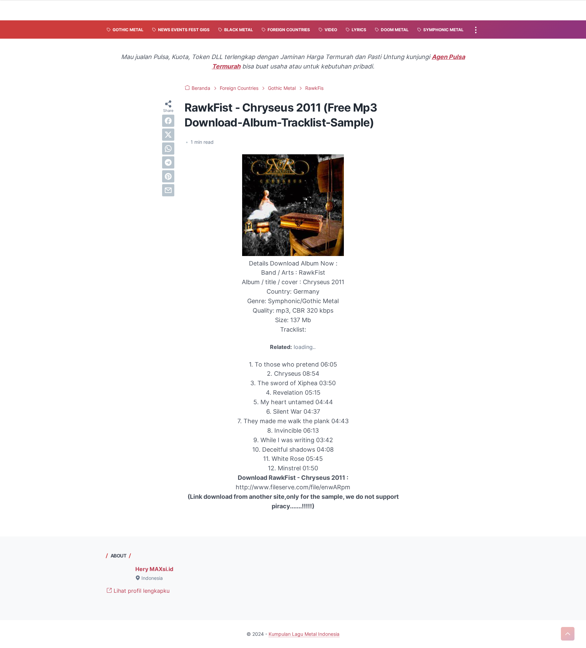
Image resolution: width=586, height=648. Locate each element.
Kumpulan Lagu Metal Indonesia (304, 634)
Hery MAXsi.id (154, 569)
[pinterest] (168, 176)
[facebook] (168, 121)
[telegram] (168, 162)
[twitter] (168, 135)
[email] (168, 190)
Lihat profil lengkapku (141, 590)
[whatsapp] (168, 148)
